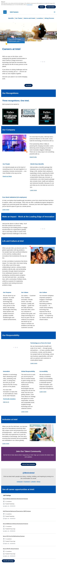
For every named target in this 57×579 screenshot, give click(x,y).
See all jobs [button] (28, 85)
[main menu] (54, 12)
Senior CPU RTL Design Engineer (11, 548)
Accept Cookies (50, 6)
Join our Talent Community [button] (28, 464)
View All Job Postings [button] (8, 560)
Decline (41, 6)
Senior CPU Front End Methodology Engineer (14, 535)
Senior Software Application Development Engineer (15, 498)
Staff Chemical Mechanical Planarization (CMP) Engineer (17, 510)
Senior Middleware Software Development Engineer (15, 523)
